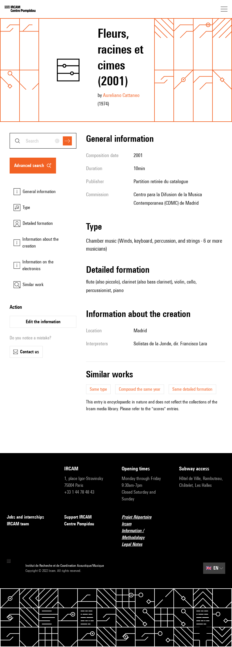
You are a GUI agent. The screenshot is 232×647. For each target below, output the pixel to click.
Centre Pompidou (79, 524)
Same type (98, 389)
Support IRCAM (78, 517)
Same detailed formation (192, 389)
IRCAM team (18, 524)
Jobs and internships (25, 517)
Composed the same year (139, 389)
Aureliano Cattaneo (121, 95)
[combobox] (43, 141)
